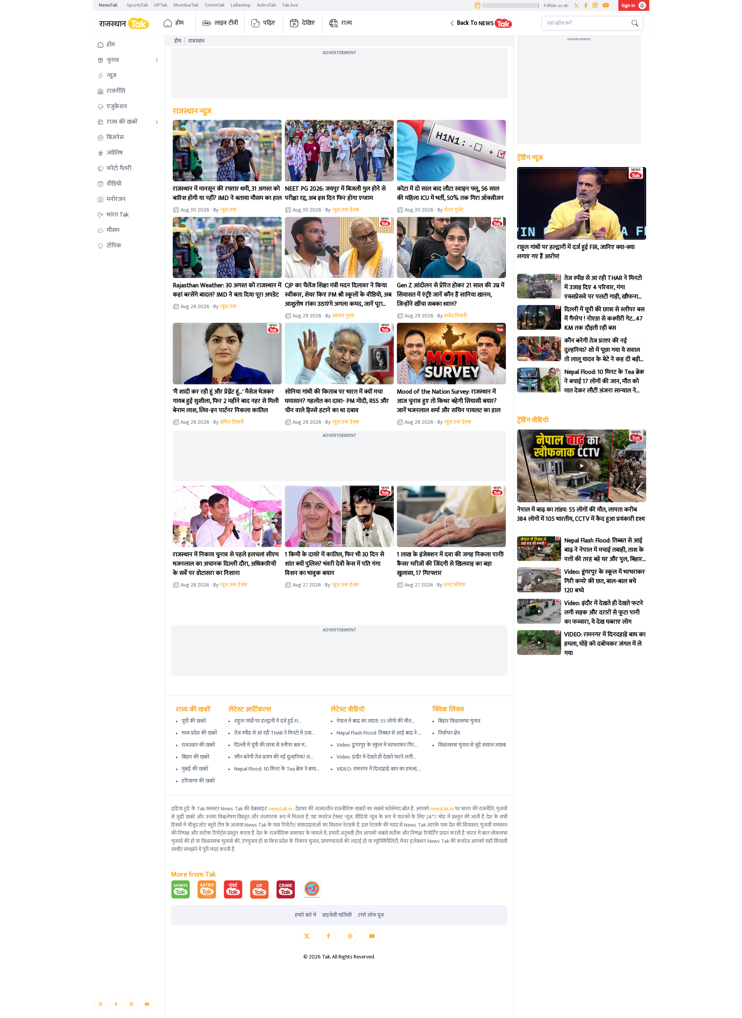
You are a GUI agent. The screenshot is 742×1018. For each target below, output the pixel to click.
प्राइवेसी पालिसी (337, 915)
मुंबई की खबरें (195, 768)
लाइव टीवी (226, 23)
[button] (489, 23)
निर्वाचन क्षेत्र (449, 732)
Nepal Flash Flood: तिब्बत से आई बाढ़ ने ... (379, 732)
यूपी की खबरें (194, 720)
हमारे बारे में (305, 915)
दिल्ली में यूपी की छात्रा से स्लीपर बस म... (271, 744)
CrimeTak (215, 5)
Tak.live (290, 5)
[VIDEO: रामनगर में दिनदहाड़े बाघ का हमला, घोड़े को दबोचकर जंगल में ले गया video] (539, 642)
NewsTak (108, 5)
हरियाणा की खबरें (198, 780)
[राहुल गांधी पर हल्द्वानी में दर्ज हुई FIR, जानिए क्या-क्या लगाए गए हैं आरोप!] (581, 203)
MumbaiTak (186, 5)
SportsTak (137, 5)
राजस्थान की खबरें (198, 744)
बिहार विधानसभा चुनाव (459, 720)
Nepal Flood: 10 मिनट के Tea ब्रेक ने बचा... (277, 768)
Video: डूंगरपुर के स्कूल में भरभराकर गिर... (377, 744)
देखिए (308, 23)
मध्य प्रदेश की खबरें (199, 732)
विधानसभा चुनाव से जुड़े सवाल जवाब (472, 744)
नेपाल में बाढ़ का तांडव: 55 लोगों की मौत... (376, 720)
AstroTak (266, 5)
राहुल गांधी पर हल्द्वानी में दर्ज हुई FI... (267, 720)
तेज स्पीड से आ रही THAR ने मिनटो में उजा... (274, 732)
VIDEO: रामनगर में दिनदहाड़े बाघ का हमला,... (379, 768)
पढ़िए (269, 23)
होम (179, 23)
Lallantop (241, 5)
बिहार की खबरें (195, 756)
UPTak (160, 5)
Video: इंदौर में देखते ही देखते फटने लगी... (376, 756)
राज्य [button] (346, 23)
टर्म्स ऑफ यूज (371, 915)
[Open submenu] (157, 60)
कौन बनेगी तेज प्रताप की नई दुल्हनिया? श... (273, 756)
